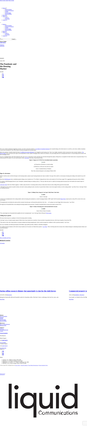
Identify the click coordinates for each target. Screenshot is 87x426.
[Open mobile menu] (0, 22)
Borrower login (3, 325)
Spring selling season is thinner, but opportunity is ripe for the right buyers (28, 291)
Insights (6, 11)
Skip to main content (4, 0)
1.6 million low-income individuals (27, 152)
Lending (76, 295)
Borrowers (5, 15)
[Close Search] (15, 39)
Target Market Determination (33, 365)
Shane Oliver (63, 198)
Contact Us (5, 20)
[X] (3, 75)
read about (27, 157)
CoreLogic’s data (3, 184)
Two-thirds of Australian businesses (42, 148)
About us (7, 17)
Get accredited (8, 12)
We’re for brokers (3, 316)
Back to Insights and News (5, 237)
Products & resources (9, 10)
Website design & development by (2, 374)
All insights (2, 243)
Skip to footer (11, 0)
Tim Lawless (48, 213)
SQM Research (7, 179)
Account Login (3, 348)
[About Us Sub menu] (7, 16)
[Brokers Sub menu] (6, 8)
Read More (2, 299)
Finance (9, 295)
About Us (4, 16)
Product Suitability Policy (43, 365)
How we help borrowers (5, 324)
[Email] (3, 77)
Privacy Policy (17, 365)
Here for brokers (8, 9)
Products (2, 317)
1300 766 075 (5, 345)
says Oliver (45, 226)
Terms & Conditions (24, 365)
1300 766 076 (3, 42)
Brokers (4, 8)
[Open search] (0, 38)
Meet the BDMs (8, 14)
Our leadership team (4, 329)
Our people (7, 18)
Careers (1, 331)
